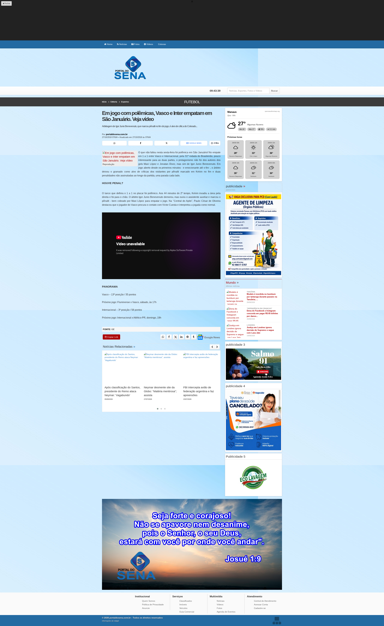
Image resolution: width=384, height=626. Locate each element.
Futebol (192, 102)
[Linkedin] (181, 337)
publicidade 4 (235, 386)
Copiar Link (112, 337)
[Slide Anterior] (212, 346)
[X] (166, 143)
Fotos (137, 44)
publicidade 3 (235, 344)
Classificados (185, 601)
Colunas (162, 44)
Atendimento (254, 596)
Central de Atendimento (265, 601)
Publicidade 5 (235, 456)
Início (104, 102)
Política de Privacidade (153, 604)
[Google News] (208, 337)
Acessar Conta (261, 604)
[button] (157, 408)
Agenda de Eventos (226, 612)
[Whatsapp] (114, 143)
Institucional (142, 596)
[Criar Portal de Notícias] (277, 620)
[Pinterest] (187, 337)
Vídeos (149, 44)
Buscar (274, 91)
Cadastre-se (260, 608)
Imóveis (183, 604)
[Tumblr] (193, 337)
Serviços (177, 596)
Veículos (183, 608)
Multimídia (216, 596)
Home (109, 44)
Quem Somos (148, 601)
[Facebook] (140, 143)
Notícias (123, 44)
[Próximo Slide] (217, 346)
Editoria (114, 102)
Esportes (125, 102)
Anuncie (146, 608)
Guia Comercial (186, 612)
